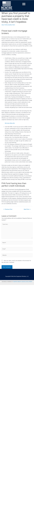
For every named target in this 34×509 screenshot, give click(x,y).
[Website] (17, 255)
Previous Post (7, 209)
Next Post (27, 209)
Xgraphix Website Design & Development (22, 281)
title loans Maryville (10, 123)
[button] (23, 4)
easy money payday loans (8, 24)
